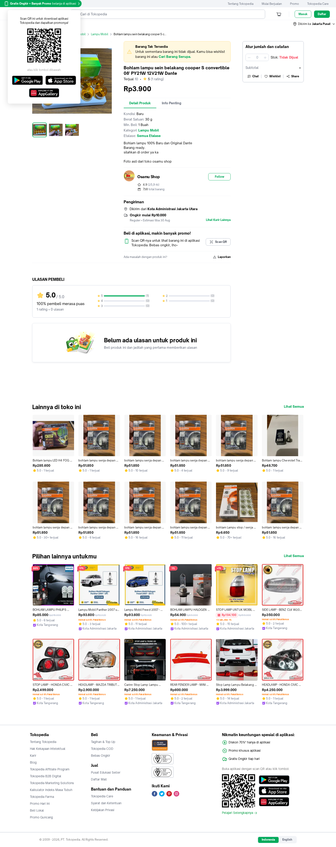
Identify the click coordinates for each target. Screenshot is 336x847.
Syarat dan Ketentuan (106, 803)
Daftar (322, 14)
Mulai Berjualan (272, 3)
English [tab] (287, 839)
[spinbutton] (257, 57)
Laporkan (224, 257)
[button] (314, 24)
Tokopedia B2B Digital (45, 776)
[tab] (140, 103)
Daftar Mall (99, 779)
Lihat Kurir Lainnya (218, 220)
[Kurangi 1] (249, 57)
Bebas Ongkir (100, 755)
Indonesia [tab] (268, 839)
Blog (33, 762)
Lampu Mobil (99, 34)
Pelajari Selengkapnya (237, 813)
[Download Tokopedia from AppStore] (274, 790)
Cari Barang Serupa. (175, 57)
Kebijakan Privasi (102, 810)
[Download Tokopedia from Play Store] (274, 779)
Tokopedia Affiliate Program (49, 769)
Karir (33, 755)
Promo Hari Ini (40, 803)
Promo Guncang (41, 817)
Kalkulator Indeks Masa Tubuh (51, 790)
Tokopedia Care (318, 3)
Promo (294, 3)
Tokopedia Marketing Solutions (52, 783)
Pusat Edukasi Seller (105, 772)
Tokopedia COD (102, 749)
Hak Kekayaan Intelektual (47, 749)
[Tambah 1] (265, 57)
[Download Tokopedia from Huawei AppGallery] (274, 801)
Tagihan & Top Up (103, 742)
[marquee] (177, 51)
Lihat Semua (294, 406)
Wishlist (275, 76)
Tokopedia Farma (42, 797)
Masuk (303, 14)
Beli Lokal (37, 810)
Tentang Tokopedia (240, 3)
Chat (255, 76)
